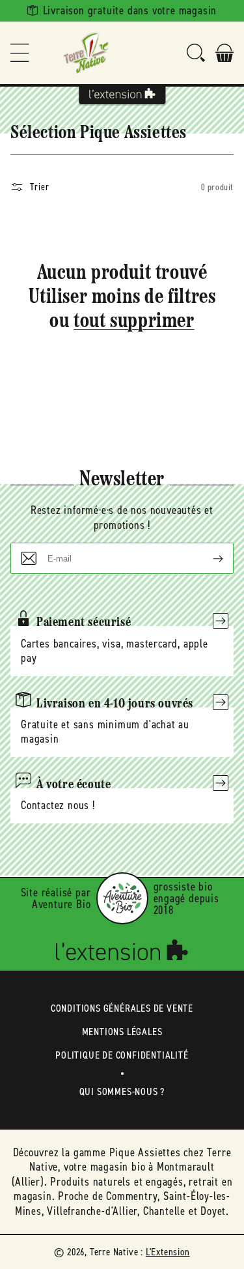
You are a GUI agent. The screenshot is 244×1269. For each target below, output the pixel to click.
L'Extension (168, 1252)
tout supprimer (134, 321)
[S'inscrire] (207, 558)
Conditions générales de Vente (122, 1008)
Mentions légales (122, 1031)
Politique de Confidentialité (121, 1055)
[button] (19, 52)
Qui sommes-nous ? (122, 1091)
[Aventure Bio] (122, 898)
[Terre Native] (86, 53)
